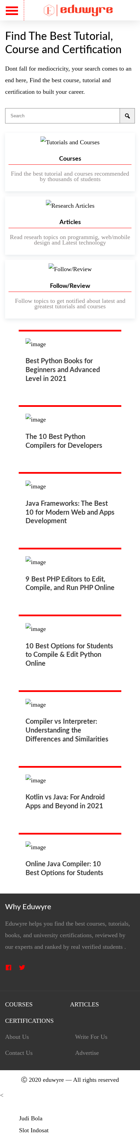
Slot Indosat (34, 1130)
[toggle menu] (12, 10)
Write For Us (91, 1037)
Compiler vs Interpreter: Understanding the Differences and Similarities (66, 730)
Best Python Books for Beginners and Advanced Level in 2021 (62, 370)
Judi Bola (30, 1118)
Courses (19, 1004)
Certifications (29, 1021)
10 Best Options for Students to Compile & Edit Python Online (69, 655)
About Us (17, 1037)
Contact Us (19, 1053)
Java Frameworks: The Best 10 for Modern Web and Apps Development (70, 512)
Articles (84, 1004)
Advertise (87, 1053)
